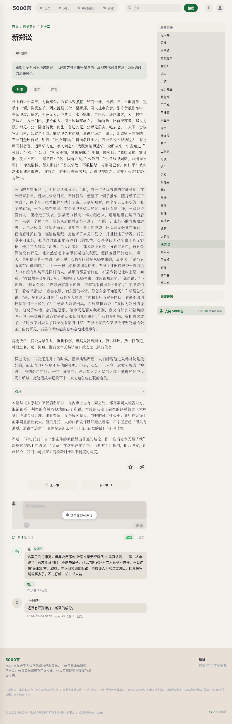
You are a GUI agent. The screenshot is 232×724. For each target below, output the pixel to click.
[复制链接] (142, 467)
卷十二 (45, 26)
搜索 (191, 8)
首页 (47, 8)
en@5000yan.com (89, 712)
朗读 (24, 53)
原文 (37, 89)
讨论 (111, 8)
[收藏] (130, 467)
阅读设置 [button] (166, 296)
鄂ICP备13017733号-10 (47, 712)
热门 (66, 8)
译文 (54, 89)
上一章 (54, 485)
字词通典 (88, 8)
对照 (20, 89)
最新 (129, 537)
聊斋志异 (29, 26)
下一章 (104, 485)
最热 (141, 537)
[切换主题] (209, 8)
